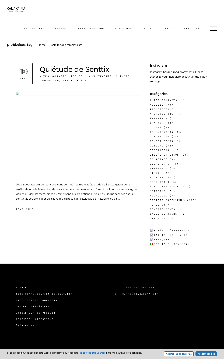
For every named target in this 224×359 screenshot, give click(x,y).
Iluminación (161, 177)
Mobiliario (160, 182)
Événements (160, 164)
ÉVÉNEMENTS (25, 325)
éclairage (159, 159)
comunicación (161, 132)
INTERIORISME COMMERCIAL (38, 300)
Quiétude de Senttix (74, 69)
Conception (49, 80)
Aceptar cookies (206, 354)
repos (155, 204)
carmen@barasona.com (140, 294)
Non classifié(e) (165, 186)
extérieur (159, 168)
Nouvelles (159, 195)
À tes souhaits (53, 76)
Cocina (156, 127)
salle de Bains (163, 214)
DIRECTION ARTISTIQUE (35, 319)
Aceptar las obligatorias (179, 354)
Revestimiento (163, 209)
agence (21, 287)
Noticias (158, 191)
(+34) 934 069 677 (138, 287)
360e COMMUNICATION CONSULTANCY (44, 294)
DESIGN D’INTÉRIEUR (33, 306)
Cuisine (157, 145)
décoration (160, 150)
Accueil (78, 76)
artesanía (159, 118)
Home (42, 44)
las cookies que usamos (92, 352)
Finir (155, 173)
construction (161, 141)
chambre (123, 76)
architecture (100, 76)
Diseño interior (164, 154)
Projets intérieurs (167, 200)
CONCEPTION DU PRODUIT (36, 313)
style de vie (74, 80)
